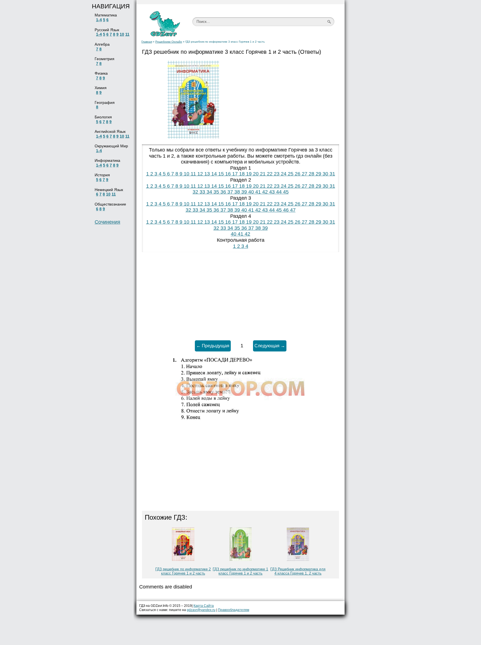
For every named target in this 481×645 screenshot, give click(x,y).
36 (222, 192)
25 (289, 174)
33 (201, 192)
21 (262, 174)
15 (220, 174)
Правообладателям (233, 610)
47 (292, 210)
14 (213, 174)
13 (206, 174)
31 (331, 174)
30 (324, 174)
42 (264, 192)
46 (285, 210)
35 (215, 192)
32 (195, 192)
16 (227, 174)
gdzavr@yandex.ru (201, 610)
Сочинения (107, 222)
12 (199, 174)
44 (278, 192)
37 (229, 192)
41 (257, 192)
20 (255, 174)
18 (241, 174)
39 (243, 192)
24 (282, 174)
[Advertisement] (287, 100)
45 (285, 192)
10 (122, 34)
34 (208, 192)
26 (296, 174)
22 (269, 174)
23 (276, 174)
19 (248, 174)
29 (317, 174)
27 (303, 174)
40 (250, 192)
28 (310, 174)
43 (271, 192)
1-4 (99, 20)
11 (127, 34)
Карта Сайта (203, 606)
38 (236, 192)
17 (234, 174)
